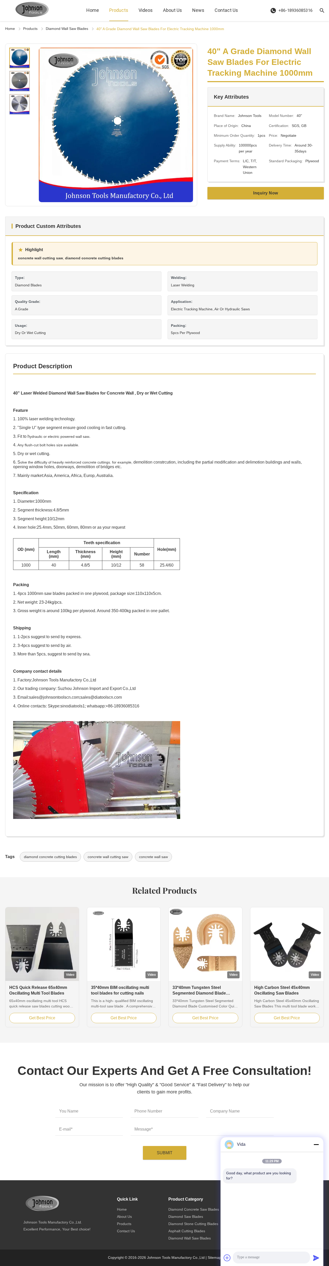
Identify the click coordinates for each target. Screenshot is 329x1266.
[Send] (316, 1257)
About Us (172, 10)
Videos (146, 10)
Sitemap (214, 1257)
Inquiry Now (265, 193)
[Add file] (227, 1257)
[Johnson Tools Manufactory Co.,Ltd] (32, 10)
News (198, 10)
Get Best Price (42, 1018)
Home (92, 10)
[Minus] (316, 1144)
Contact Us (226, 10)
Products (118, 10)
